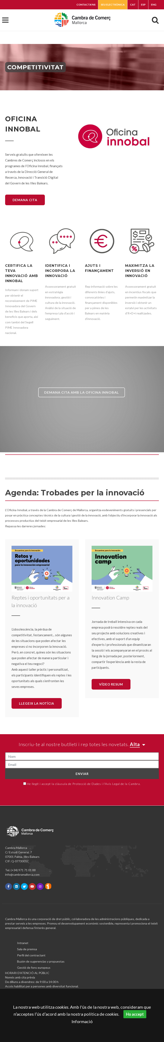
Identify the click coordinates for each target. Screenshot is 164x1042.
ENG (153, 4)
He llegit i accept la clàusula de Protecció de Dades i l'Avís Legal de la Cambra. (84, 784)
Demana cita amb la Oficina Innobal (81, 392)
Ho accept (135, 1014)
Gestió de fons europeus (33, 967)
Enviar (82, 774)
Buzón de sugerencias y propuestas (40, 961)
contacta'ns (85, 4)
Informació (82, 1021)
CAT (133, 4)
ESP (143, 4)
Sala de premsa (27, 949)
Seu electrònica (113, 4)
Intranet (22, 943)
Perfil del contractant (31, 955)
